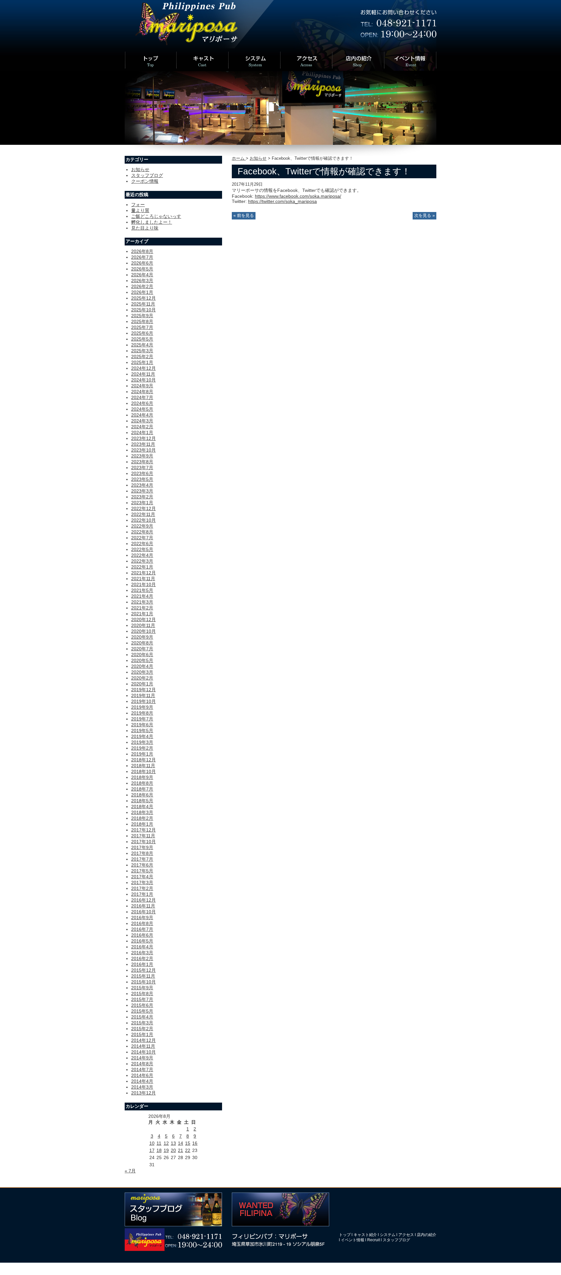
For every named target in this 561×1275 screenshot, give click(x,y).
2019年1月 (142, 753)
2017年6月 (142, 865)
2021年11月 (143, 578)
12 (166, 1143)
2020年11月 (143, 625)
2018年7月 (142, 789)
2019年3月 (142, 742)
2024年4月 (142, 415)
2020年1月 (142, 683)
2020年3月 (142, 672)
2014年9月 (142, 1057)
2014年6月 (142, 1075)
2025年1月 (142, 362)
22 (187, 1150)
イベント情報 (352, 1240)
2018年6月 (142, 794)
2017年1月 (142, 894)
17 (152, 1150)
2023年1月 (142, 502)
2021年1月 (142, 613)
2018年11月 (143, 765)
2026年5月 (142, 268)
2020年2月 (142, 678)
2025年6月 (142, 333)
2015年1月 (142, 1034)
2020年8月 (142, 642)
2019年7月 (142, 718)
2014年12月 (143, 1040)
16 (194, 1143)
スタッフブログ (147, 175)
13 (173, 1143)
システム (387, 1234)
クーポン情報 (144, 181)
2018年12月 (143, 759)
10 (152, 1143)
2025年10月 (143, 309)
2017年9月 (142, 847)
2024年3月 (142, 420)
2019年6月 (142, 724)
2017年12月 (143, 829)
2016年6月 (142, 935)
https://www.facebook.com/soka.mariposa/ (298, 196)
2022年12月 (143, 508)
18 (159, 1150)
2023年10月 (143, 450)
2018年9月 (142, 777)
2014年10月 (143, 1052)
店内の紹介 (426, 1234)
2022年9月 (142, 526)
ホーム (239, 158)
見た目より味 (144, 228)
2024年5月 (142, 409)
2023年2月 (142, 496)
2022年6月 (142, 543)
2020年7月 (142, 648)
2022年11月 (143, 514)
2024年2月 (142, 426)
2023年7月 (142, 467)
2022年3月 (142, 561)
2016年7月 (142, 929)
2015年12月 (143, 970)
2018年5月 (142, 800)
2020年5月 (142, 660)
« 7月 (130, 1170)
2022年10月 (143, 520)
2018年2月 (142, 818)
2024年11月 (143, 374)
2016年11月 (143, 905)
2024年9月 (142, 385)
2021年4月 (142, 596)
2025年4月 (142, 344)
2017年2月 (142, 888)
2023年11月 (143, 444)
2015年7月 (142, 999)
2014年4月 (142, 1081)
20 (173, 1150)
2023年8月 (142, 461)
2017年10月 (143, 841)
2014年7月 (142, 1069)
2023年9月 (142, 455)
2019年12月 (143, 689)
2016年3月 (142, 952)
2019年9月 (142, 707)
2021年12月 (143, 572)
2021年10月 (143, 584)
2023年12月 (143, 438)
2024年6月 (142, 403)
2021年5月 (142, 590)
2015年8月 (142, 993)
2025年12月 (143, 298)
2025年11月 (143, 303)
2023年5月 (142, 479)
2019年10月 (143, 701)
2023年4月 (142, 485)
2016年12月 (143, 900)
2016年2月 (142, 958)
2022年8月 (142, 531)
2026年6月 (142, 263)
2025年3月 (142, 350)
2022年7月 (142, 537)
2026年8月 (142, 251)
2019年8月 (142, 713)
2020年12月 (143, 619)
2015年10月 (143, 981)
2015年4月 (142, 1016)
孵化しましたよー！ (151, 222)
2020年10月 (143, 631)
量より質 (140, 210)
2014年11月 (143, 1046)
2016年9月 (142, 917)
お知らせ (258, 158)
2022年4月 (142, 555)
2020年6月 (142, 654)
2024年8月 (142, 391)
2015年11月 (143, 976)
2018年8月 (142, 783)
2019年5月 (142, 730)
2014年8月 (142, 1063)
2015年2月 (142, 1028)
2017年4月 (142, 876)
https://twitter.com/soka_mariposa (282, 201)
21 (180, 1150)
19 (166, 1150)
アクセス (406, 1234)
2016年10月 (143, 911)
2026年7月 (142, 257)
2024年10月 (143, 379)
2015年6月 (142, 1005)
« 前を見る (243, 215)
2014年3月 (142, 1087)
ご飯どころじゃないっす (156, 216)
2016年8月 (142, 923)
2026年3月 (142, 280)
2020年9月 (142, 637)
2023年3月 (142, 491)
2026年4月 (142, 274)
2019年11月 (143, 695)
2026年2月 (142, 286)
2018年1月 (142, 824)
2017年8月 (142, 853)
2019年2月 (142, 748)
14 (180, 1143)
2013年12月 (143, 1092)
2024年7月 (142, 397)
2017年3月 (142, 882)
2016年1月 (142, 964)
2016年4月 (142, 946)
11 (158, 1143)
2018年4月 (142, 806)
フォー (138, 204)
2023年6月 (142, 473)
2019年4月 (142, 736)
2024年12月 (143, 368)
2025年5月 (142, 339)
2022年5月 (142, 549)
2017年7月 (142, 859)
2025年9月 (142, 315)
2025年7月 (142, 327)
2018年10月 (143, 771)
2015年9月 (142, 987)
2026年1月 (142, 292)
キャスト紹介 (365, 1234)
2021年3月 (142, 602)
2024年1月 (142, 432)
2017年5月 (142, 870)
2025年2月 (142, 356)
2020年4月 (142, 666)
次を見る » (424, 215)
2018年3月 (142, 812)
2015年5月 (142, 1011)
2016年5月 (142, 941)
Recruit (373, 1240)
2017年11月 (143, 835)
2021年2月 (142, 607)
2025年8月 (142, 321)
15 (187, 1143)
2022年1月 (142, 566)
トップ (345, 1234)
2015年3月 (142, 1022)
